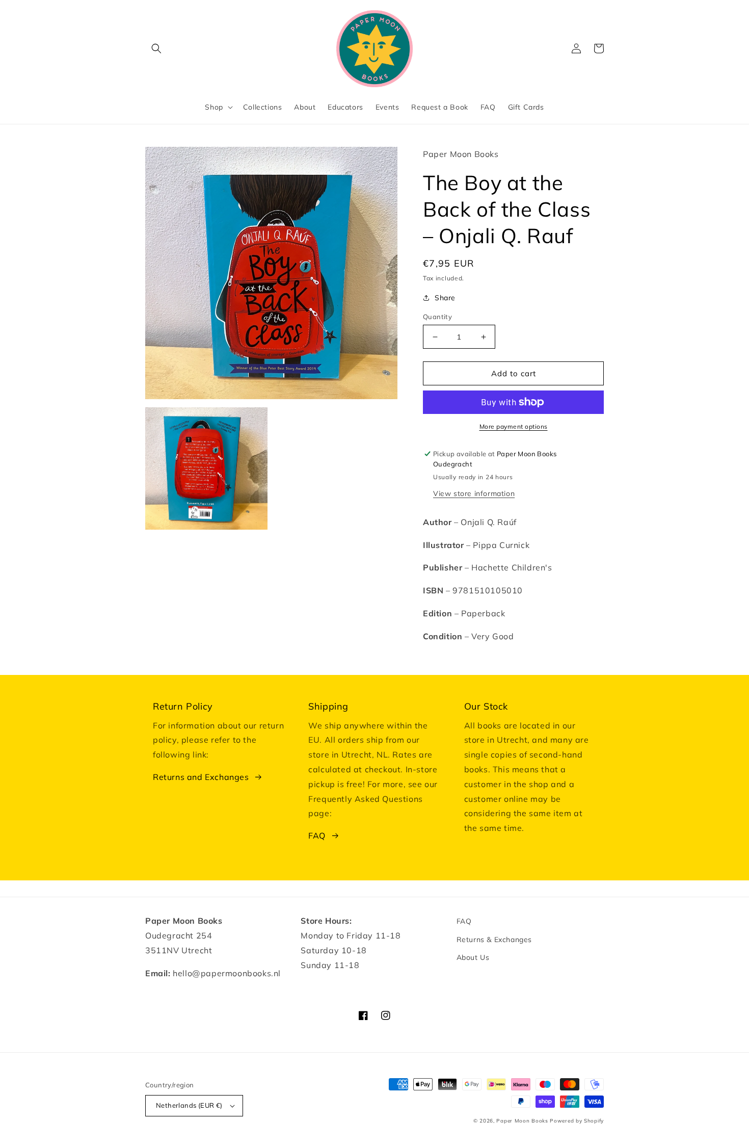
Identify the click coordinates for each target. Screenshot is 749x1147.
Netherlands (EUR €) (189, 1105)
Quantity (437, 316)
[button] (156, 48)
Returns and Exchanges (201, 777)
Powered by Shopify (577, 1120)
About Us (473, 957)
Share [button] (445, 297)
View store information (474, 493)
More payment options (513, 426)
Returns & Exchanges (494, 939)
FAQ (317, 835)
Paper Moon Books (522, 1120)
